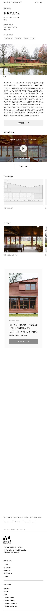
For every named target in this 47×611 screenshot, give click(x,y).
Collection (18, 38)
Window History (9, 600)
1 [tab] (3, 77)
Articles (6, 589)
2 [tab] (5, 77)
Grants (6, 565)
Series (6, 591)
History (26, 38)
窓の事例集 (7, 8)
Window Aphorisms (10, 606)
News (6, 594)
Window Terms (9, 597)
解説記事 (21, 123)
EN (38, 2)
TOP (5, 529)
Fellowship (7, 568)
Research (7, 570)
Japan (33, 38)
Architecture (8, 38)
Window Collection (10, 603)
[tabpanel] (23, 59)
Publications (8, 573)
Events (6, 576)
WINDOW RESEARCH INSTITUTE (11, 2)
